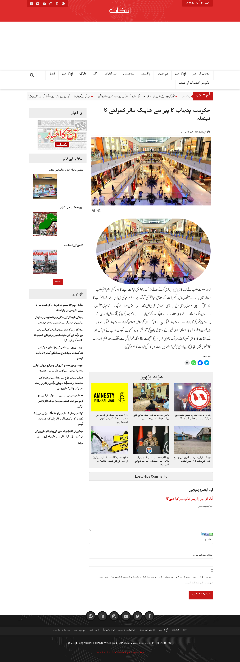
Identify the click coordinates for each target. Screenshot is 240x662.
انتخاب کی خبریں (146, 630)
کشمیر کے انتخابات (73, 245)
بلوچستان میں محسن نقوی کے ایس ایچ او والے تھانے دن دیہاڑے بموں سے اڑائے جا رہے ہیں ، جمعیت (58, 368)
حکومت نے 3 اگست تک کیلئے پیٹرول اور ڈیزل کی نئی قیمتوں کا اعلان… (110, 459)
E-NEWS (175, 630)
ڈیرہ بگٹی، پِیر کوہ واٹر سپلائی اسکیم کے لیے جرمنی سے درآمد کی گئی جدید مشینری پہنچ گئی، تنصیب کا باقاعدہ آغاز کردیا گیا (91, 96)
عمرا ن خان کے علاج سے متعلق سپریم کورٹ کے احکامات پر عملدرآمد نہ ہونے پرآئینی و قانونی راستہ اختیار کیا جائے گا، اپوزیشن (59, 383)
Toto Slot (111, 652)
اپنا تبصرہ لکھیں (205, 506)
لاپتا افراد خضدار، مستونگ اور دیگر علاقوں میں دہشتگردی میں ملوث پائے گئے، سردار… (152, 461)
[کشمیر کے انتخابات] (45, 263)
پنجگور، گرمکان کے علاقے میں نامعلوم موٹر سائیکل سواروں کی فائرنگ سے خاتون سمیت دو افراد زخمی (180, 96)
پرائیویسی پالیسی (126, 630)
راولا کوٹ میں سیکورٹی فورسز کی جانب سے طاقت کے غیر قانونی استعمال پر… (112, 418)
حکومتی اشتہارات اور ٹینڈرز (194, 83)
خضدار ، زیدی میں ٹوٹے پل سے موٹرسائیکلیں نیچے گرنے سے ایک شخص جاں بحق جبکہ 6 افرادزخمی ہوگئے (59, 401)
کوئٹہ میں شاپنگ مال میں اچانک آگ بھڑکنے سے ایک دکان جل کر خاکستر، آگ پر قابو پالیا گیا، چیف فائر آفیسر (58, 419)
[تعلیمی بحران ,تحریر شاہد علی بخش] (45, 187)
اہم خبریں (162, 74)
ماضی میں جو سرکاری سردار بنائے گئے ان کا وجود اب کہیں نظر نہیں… (151, 416)
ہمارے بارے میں (61, 630)
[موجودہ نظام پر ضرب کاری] (45, 225)
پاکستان (145, 74)
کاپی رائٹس (94, 630)
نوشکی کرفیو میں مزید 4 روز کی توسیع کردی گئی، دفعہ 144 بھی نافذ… (192, 459)
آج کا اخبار (180, 74)
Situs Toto (101, 652)
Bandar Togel (123, 652)
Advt (80, 443)
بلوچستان (129, 74)
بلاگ (82, 74)
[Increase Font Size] (99, 211)
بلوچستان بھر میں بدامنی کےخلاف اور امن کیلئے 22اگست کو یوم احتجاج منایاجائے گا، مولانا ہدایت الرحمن (59, 353)
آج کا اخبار (67, 74)
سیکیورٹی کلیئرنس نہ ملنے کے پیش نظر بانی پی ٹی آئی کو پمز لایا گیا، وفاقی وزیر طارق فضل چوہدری (59, 433)
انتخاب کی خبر (201, 74)
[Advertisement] (120, 46)
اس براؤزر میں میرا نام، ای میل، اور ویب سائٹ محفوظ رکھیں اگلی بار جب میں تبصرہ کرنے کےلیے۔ (155, 579)
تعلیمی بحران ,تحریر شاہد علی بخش (66, 169)
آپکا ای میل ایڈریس (203, 554)
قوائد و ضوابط (109, 630)
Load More (58, 281)
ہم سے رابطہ (79, 630)
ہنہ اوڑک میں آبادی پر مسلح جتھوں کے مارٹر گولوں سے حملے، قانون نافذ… (193, 416)
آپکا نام (209, 539)
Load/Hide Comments (151, 476)
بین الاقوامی (110, 74)
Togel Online (137, 652)
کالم (95, 74)
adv (185, 630)
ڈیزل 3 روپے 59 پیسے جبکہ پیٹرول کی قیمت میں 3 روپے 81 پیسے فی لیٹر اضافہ (59, 307)
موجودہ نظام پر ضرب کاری (71, 207)
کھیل (52, 74)
